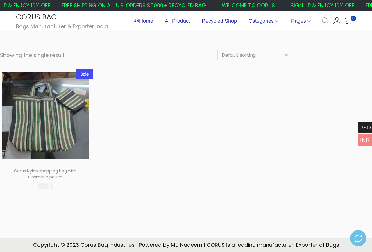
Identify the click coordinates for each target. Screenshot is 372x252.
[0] (348, 20)
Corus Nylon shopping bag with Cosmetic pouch (45, 174)
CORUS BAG (36, 17)
